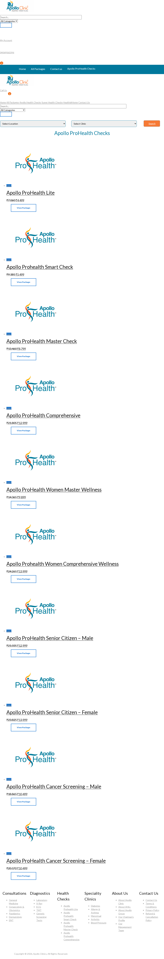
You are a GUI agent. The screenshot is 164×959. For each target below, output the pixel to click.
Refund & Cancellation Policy (152, 917)
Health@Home (70, 102)
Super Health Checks (52, 102)
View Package (23, 208)
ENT (11, 920)
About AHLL (124, 906)
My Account (6, 40)
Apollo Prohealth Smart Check (70, 916)
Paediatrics (14, 913)
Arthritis (95, 919)
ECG (38, 906)
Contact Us (84, 102)
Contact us (56, 68)
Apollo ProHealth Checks (81, 68)
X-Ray (39, 903)
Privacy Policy (152, 910)
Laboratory (41, 900)
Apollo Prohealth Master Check (71, 926)
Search (152, 123)
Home (22, 68)
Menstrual (96, 916)
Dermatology (15, 917)
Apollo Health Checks (30, 102)
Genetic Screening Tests (41, 917)
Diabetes (95, 905)
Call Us (3, 90)
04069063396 (7, 52)
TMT (38, 910)
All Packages (38, 68)
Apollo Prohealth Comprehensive (71, 936)
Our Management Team (125, 927)
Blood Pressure (98, 922)
